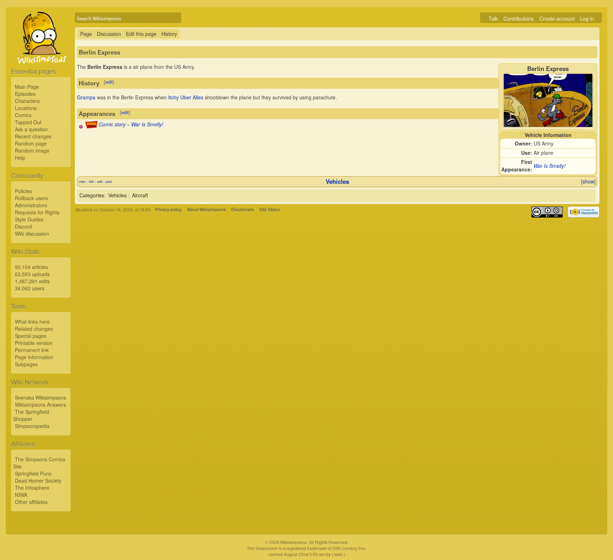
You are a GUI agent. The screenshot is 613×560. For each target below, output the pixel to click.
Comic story (112, 124)
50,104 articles (31, 266)
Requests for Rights (37, 212)
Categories (91, 195)
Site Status (269, 210)
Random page (31, 143)
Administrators (31, 205)
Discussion (109, 33)
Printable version (34, 342)
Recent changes (33, 136)
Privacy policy (168, 210)
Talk (493, 18)
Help (20, 157)
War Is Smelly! (549, 165)
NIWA (21, 494)
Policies (23, 190)
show (588, 181)
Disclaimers (242, 210)
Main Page (27, 86)
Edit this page (141, 33)
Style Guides (29, 219)
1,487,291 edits (32, 281)
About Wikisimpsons (206, 210)
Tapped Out (28, 122)
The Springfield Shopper (31, 415)
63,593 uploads (32, 274)
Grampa (86, 97)
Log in (587, 18)
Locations (26, 107)
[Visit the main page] (41, 54)
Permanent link (32, 349)
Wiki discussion (32, 233)
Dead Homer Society (38, 480)
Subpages (26, 364)
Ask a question (31, 129)
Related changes (34, 328)
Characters (27, 100)
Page (86, 33)
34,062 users (29, 288)
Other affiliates (31, 501)
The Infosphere (32, 487)
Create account (557, 18)
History (169, 33)
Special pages (30, 335)
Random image (32, 150)
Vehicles (337, 181)
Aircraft (140, 195)
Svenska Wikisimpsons (40, 397)
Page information (34, 357)
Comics (23, 115)
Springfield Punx (33, 473)
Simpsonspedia (32, 425)
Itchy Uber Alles (185, 97)
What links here (32, 321)
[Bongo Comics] (91, 126)
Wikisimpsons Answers (40, 404)
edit (109, 81)
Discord (23, 226)
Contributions (518, 18)
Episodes (25, 93)
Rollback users (31, 198)
